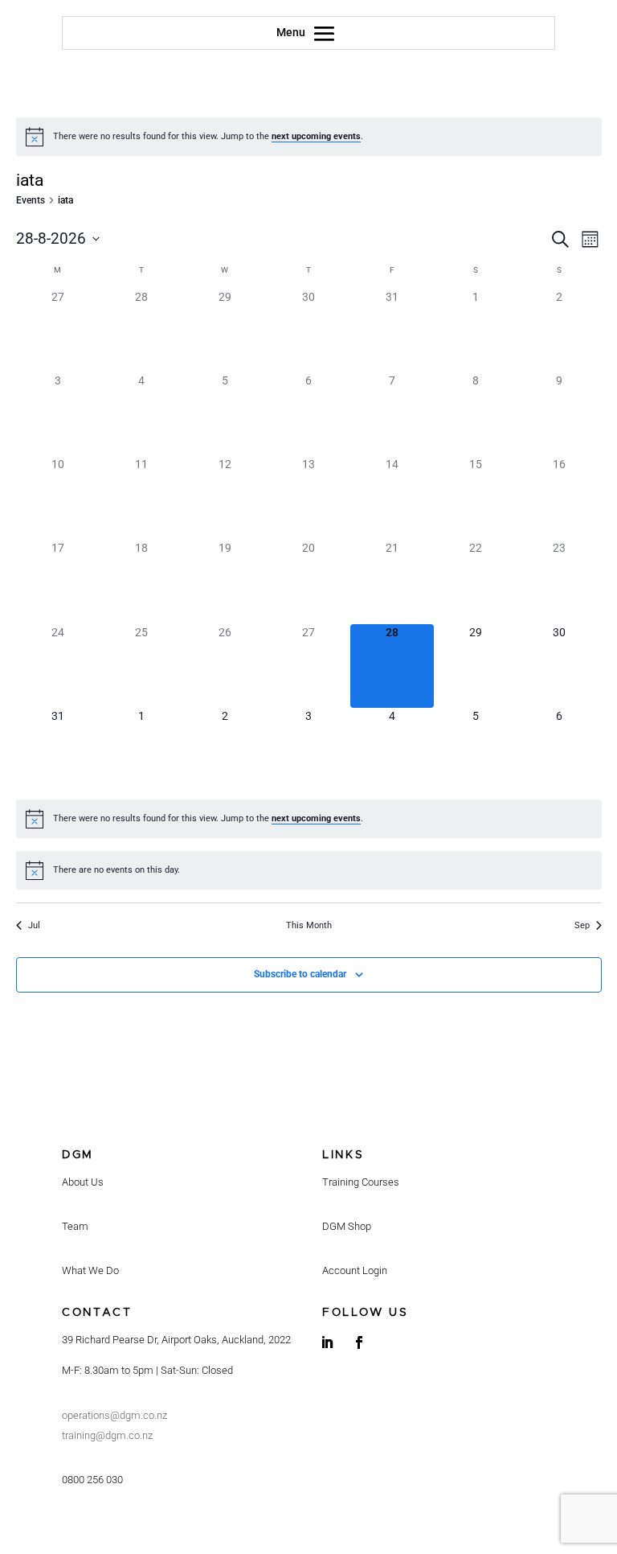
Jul (34, 925)
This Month (309, 925)
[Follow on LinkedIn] (327, 1342)
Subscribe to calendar (300, 974)
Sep (582, 925)
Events (30, 200)
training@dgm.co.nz (107, 1435)
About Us (83, 1182)
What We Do (90, 1270)
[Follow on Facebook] (359, 1342)
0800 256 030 (92, 1480)
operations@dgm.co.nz (114, 1415)
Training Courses (360, 1182)
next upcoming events (316, 136)
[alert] (309, 136)
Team (75, 1226)
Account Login (354, 1270)
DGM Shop (346, 1226)
